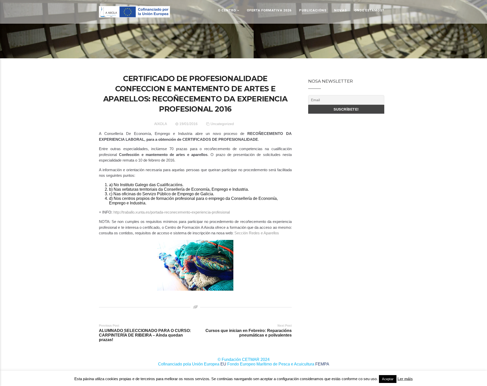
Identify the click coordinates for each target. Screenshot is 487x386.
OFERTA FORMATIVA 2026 (269, 10)
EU (223, 364)
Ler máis (405, 379)
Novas (340, 10)
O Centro (227, 10)
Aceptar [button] (387, 379)
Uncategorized (222, 124)
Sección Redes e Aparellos (256, 233)
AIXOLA (160, 124)
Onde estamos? (369, 10)
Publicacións (312, 10)
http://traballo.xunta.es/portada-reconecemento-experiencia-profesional (171, 212)
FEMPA (322, 364)
